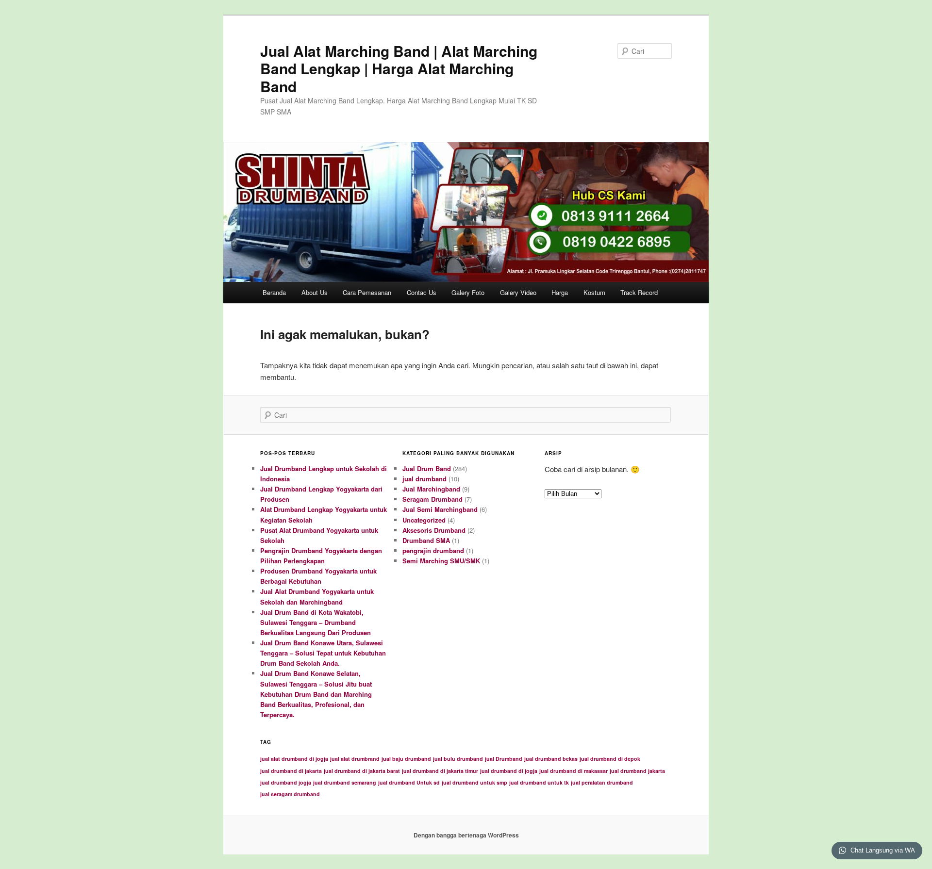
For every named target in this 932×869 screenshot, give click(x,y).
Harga (559, 292)
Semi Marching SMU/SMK (441, 560)
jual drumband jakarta (637, 770)
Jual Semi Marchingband (440, 509)
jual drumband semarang (344, 782)
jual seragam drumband (290, 794)
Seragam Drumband (432, 499)
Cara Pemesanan (367, 292)
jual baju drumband (406, 758)
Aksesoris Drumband (434, 530)
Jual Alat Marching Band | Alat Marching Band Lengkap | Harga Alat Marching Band (398, 68)
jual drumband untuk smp (474, 782)
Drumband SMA (426, 540)
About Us (314, 292)
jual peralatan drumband (602, 782)
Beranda (274, 292)
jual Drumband (503, 758)
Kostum (594, 292)
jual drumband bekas (551, 758)
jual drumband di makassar (573, 770)
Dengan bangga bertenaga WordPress (466, 835)
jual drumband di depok (610, 758)
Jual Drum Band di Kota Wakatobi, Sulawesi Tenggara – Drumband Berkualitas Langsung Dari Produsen (315, 622)
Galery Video (518, 292)
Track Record (639, 292)
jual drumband (424, 478)
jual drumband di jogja (508, 770)
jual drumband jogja (285, 782)
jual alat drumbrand (355, 758)
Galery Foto (467, 292)
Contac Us (421, 292)
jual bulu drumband (458, 758)
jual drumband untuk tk (539, 782)
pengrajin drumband (433, 550)
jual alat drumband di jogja (294, 758)
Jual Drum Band (426, 468)
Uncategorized (424, 520)
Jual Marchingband (431, 488)
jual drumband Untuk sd (409, 782)
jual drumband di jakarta (291, 770)
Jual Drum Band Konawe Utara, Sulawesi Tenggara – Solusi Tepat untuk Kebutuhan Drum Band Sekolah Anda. (323, 653)
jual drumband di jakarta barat (362, 770)
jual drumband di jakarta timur (440, 770)
